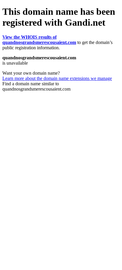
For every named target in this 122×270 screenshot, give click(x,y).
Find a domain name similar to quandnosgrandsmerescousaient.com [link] (36, 86)
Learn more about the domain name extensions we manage (57, 78)
